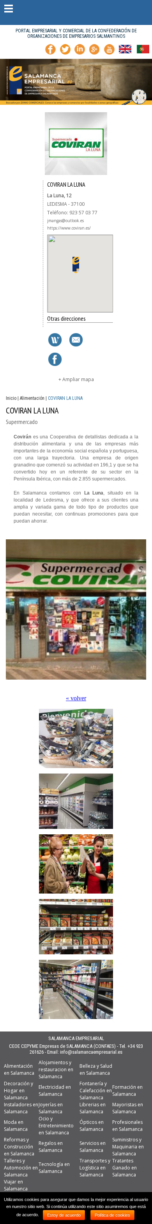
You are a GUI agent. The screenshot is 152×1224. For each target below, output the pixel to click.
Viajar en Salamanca (16, 1185)
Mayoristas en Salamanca (127, 1108)
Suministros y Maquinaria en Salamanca (128, 1146)
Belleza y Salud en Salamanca (96, 1069)
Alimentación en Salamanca (19, 1069)
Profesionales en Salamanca (127, 1125)
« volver (76, 698)
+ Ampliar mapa (76, 379)
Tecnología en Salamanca (54, 1168)
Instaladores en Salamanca (21, 1108)
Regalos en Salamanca (51, 1146)
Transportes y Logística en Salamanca (95, 1167)
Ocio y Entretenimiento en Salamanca (56, 1125)
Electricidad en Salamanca (55, 1090)
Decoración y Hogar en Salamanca (18, 1090)
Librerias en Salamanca (93, 1108)
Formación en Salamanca (127, 1090)
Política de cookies (112, 1215)
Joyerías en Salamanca (51, 1108)
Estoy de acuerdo (64, 1215)
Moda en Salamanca (16, 1125)
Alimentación (32, 398)
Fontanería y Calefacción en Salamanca (96, 1090)
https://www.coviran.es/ (69, 228)
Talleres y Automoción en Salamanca (21, 1167)
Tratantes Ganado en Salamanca (124, 1167)
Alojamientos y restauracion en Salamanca (56, 1069)
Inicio (11, 398)
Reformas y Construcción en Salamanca (19, 1146)
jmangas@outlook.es (65, 220)
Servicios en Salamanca (93, 1146)
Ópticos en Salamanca (92, 1125)
